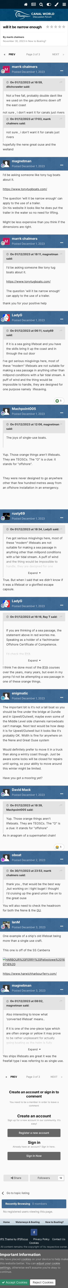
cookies (26, 1259)
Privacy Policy (41, 1239)
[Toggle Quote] (7, 82)
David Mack (21, 790)
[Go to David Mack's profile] (6, 792)
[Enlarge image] (34, 962)
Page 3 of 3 (33, 54)
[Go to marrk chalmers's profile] (6, 69)
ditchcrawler (14, 86)
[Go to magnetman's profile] (6, 163)
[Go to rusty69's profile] (6, 516)
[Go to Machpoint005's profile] (6, 411)
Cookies (34, 1242)
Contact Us (58, 1239)
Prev (12, 54)
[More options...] (61, 71)
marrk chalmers (15, 37)
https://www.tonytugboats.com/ (25, 189)
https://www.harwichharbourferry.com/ (30, 973)
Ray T (46, 616)
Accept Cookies (16, 1282)
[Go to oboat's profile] (6, 857)
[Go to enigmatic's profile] (6, 696)
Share (17, 1178)
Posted (28, 71)
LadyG (17, 315)
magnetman (50, 254)
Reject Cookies (43, 1282)
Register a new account (34, 1133)
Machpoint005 (16, 809)
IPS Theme (6, 1239)
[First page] (4, 54)
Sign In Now (34, 1155)
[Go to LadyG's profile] (6, 317)
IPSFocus (22, 1239)
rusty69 (48, 330)
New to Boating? (37, 41)
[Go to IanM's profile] (6, 924)
